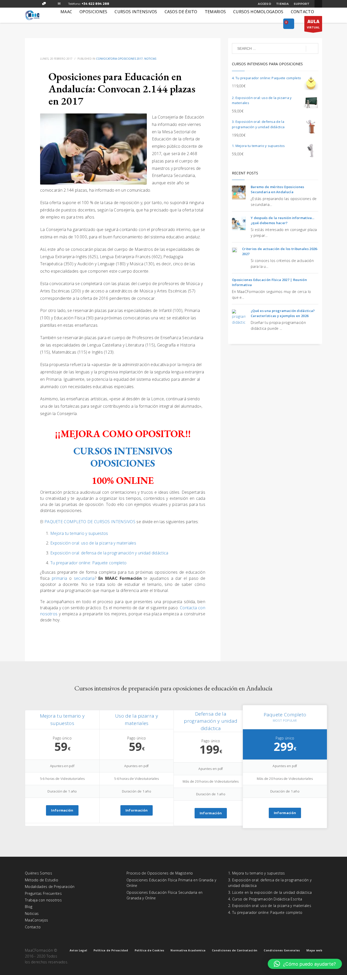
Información (62, 810)
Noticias (150, 58)
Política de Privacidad (110, 950)
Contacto (33, 926)
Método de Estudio (41, 880)
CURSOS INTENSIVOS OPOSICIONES (122, 457)
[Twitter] (36, 4)
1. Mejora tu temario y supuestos (256, 873)
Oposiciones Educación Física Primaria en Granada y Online (171, 883)
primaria (60, 578)
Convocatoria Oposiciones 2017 (119, 58)
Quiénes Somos (38, 873)
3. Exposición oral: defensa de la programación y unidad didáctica (269, 883)
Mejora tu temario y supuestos (79, 533)
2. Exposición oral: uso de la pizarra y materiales (269, 905)
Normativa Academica (188, 950)
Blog (28, 906)
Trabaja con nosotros (43, 900)
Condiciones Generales (282, 950)
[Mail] (59, 4)
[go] (312, 48)
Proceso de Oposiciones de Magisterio (160, 873)
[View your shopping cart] (288, 24)
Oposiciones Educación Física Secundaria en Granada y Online (165, 895)
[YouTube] (51, 4)
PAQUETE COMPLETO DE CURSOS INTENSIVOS (89, 521)
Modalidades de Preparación (50, 886)
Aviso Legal (78, 950)
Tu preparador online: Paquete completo (88, 563)
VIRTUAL (313, 24)
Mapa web (314, 950)
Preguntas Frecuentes (43, 893)
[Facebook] (29, 4)
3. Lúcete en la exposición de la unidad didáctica (270, 892)
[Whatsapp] (44, 4)
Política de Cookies (149, 950)
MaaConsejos (36, 920)
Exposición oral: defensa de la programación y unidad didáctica (109, 553)
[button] (305, 964)
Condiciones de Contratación (234, 950)
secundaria (84, 578)
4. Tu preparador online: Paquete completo (265, 912)
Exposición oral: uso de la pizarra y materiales (93, 543)
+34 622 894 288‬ (95, 4)
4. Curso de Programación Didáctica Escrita (265, 899)
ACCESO (264, 4)
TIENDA (282, 4)
